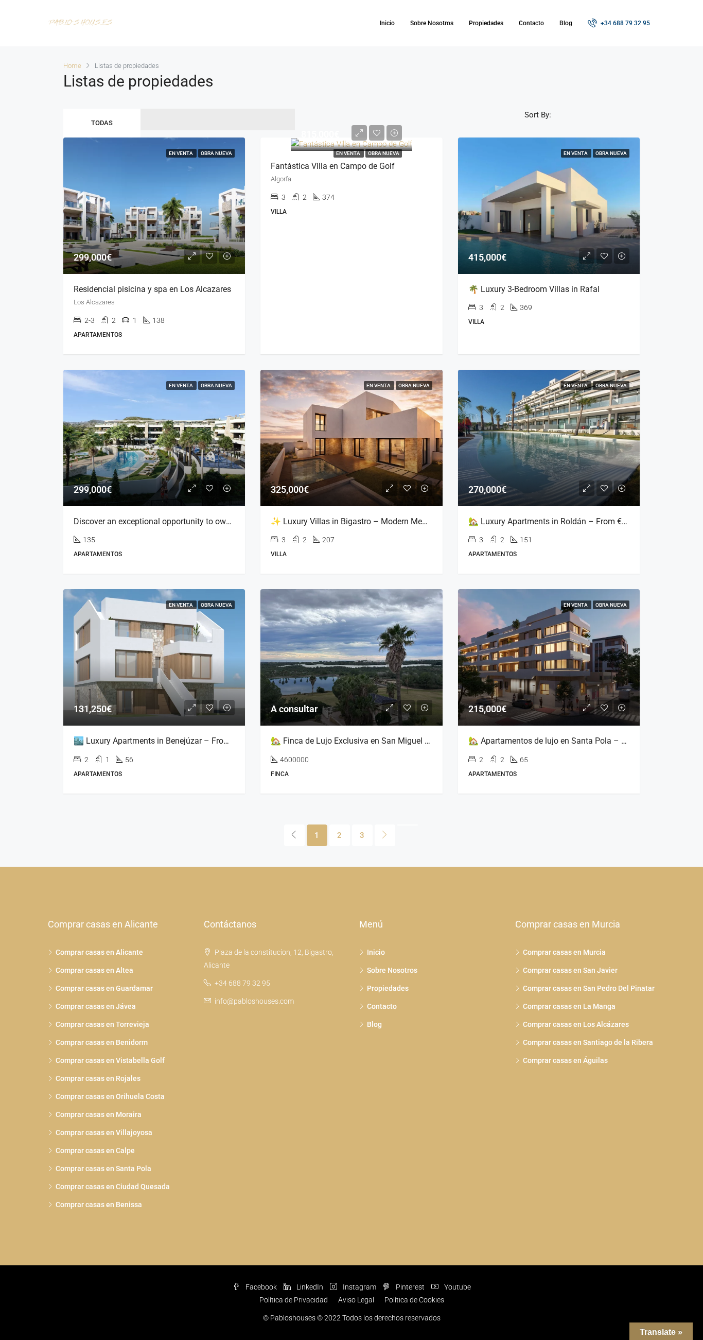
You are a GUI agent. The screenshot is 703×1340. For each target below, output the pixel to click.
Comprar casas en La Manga (569, 1006)
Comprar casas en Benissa (99, 1204)
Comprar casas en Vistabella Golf (110, 1060)
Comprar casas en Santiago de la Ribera (588, 1042)
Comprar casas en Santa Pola (103, 1168)
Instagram (359, 1287)
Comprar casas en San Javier (570, 970)
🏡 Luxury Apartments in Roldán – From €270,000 (559, 521)
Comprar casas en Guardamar (104, 988)
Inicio (387, 23)
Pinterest (410, 1287)
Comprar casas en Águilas (565, 1060)
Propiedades (486, 23)
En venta (348, 153)
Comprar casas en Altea (94, 970)
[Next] (385, 835)
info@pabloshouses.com (254, 1001)
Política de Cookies (414, 1300)
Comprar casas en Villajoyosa (104, 1132)
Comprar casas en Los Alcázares (576, 1024)
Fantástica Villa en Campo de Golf (333, 166)
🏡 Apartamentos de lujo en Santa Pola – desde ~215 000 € (577, 741)
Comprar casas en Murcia (564, 952)
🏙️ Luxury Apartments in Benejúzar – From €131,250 (170, 741)
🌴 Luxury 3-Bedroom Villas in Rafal (534, 289)
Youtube (457, 1287)
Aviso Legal (356, 1300)
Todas (102, 123)
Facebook (261, 1287)
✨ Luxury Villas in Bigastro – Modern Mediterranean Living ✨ (385, 521)
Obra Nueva (383, 153)
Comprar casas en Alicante (99, 952)
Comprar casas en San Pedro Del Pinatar (589, 988)
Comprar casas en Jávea (96, 1006)
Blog (565, 23)
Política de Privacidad (293, 1300)
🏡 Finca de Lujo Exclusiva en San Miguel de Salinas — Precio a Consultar (405, 741)
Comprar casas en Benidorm (102, 1042)
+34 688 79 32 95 (624, 23)
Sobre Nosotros (431, 23)
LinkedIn (310, 1287)
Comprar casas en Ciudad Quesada (113, 1186)
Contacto (531, 23)
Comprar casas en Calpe (95, 1150)
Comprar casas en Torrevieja (102, 1024)
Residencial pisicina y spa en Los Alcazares (152, 289)
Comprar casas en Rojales (98, 1078)
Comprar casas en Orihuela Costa (110, 1096)
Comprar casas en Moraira (99, 1114)
